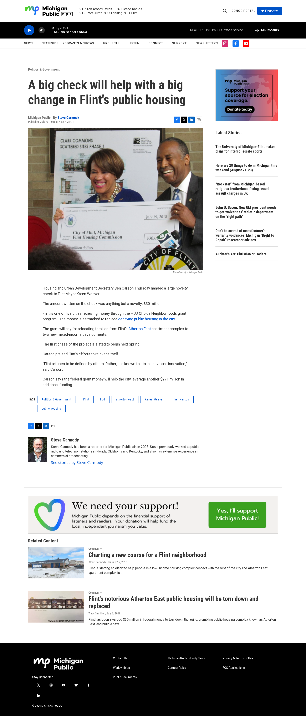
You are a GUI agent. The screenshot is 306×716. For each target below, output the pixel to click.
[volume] (41, 30)
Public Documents (125, 677)
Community (95, 548)
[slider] (48, 30)
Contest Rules (177, 667)
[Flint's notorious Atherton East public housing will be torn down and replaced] (56, 606)
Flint (86, 399)
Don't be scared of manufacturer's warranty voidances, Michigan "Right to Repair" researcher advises (244, 235)
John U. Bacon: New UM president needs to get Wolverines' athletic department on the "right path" (245, 212)
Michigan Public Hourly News (186, 658)
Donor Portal (243, 10)
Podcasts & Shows (78, 43)
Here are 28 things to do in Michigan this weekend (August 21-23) (246, 167)
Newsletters (207, 43)
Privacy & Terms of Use (238, 658)
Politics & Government (44, 69)
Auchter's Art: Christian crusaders (240, 254)
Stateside (50, 43)
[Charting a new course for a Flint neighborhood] (56, 562)
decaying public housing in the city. (147, 319)
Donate (271, 11)
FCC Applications (234, 667)
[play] (29, 30)
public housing (51, 408)
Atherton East (140, 329)
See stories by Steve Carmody (77, 462)
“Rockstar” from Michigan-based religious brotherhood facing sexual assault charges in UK (242, 188)
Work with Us (121, 667)
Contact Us (120, 658)
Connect (155, 43)
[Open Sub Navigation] (36, 43)
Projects (111, 43)
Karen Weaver (154, 399)
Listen (134, 43)
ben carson (181, 399)
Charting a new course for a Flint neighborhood (147, 554)
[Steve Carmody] (37, 449)
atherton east (125, 399)
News (28, 43)
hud (102, 399)
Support (179, 43)
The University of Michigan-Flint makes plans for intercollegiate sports (245, 148)
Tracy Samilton (96, 613)
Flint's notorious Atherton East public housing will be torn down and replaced (173, 602)
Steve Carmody (68, 118)
